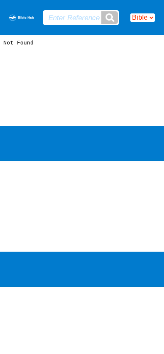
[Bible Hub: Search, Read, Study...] (21, 18)
